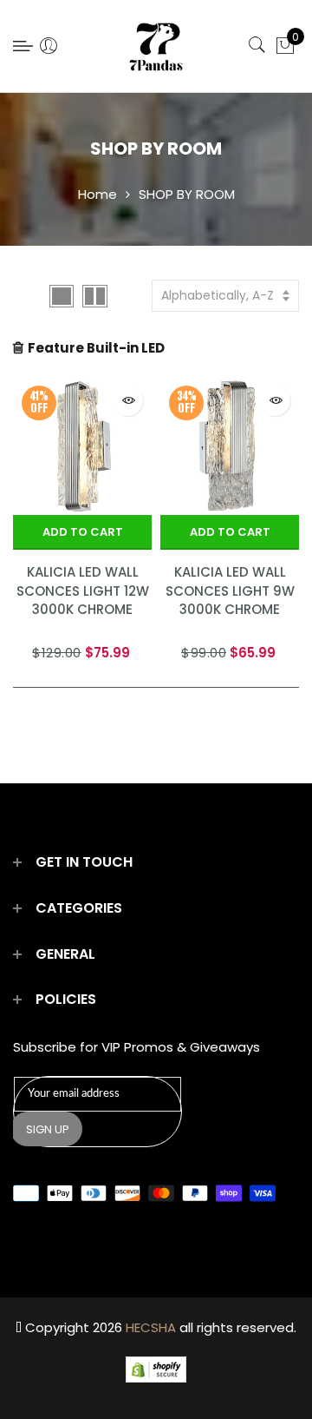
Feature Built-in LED (96, 348)
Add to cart (82, 532)
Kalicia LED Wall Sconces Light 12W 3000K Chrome (82, 590)
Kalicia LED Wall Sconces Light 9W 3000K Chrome (230, 590)
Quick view (128, 401)
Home (97, 194)
